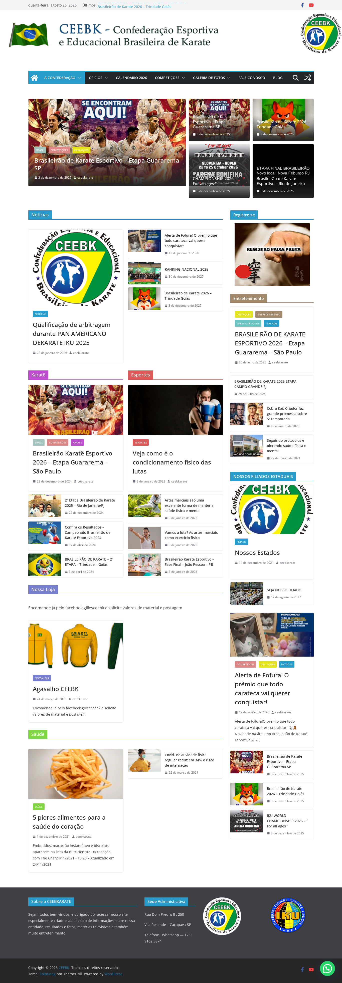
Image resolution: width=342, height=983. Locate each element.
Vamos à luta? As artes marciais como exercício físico (191, 535)
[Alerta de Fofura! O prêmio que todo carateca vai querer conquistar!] (144, 244)
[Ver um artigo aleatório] (308, 78)
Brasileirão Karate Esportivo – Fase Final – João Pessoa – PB (189, 562)
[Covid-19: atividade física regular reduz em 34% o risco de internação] (144, 763)
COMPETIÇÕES (167, 77)
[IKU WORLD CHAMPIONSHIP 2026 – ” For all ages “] (219, 165)
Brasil (40, 150)
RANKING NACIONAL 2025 (186, 269)
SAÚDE (39, 806)
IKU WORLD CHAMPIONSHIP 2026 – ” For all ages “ (216, 178)
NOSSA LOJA (42, 678)
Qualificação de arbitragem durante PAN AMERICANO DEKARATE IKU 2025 (72, 333)
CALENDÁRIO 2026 (131, 77)
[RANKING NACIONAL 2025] (144, 273)
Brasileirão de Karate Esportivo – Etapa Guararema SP (143, 5)
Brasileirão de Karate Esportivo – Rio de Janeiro (281, 181)
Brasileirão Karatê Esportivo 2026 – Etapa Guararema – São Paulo (72, 462)
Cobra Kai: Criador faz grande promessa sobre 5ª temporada (287, 413)
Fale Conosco (252, 77)
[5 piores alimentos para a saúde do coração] (75, 774)
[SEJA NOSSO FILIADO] (246, 593)
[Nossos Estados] (272, 509)
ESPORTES (141, 442)
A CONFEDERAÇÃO (59, 77)
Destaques (81, 150)
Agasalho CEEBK (56, 689)
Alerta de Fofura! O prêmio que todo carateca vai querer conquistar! (191, 240)
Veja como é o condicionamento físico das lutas (172, 462)
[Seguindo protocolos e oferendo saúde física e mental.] (246, 449)
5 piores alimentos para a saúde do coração (69, 821)
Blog (278, 77)
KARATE (77, 442)
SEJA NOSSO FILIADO (284, 590)
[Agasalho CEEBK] (75, 645)
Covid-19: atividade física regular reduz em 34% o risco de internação (189, 760)
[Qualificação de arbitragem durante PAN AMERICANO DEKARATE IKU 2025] (75, 268)
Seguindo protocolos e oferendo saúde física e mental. (286, 445)
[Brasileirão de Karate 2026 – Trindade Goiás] (144, 299)
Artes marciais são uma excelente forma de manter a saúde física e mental (189, 505)
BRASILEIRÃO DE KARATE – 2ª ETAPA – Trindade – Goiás (89, 562)
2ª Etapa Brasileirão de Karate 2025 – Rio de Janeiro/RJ (90, 503)
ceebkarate (85, 177)
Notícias (40, 314)
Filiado (241, 542)
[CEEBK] (171, 14)
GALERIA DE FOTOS (209, 77)
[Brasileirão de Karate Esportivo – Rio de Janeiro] (283, 171)
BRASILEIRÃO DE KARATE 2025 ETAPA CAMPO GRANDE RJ (265, 384)
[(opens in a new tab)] (107, 102)
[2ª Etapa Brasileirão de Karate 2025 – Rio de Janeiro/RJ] (44, 507)
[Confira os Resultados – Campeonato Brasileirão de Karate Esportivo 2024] (44, 536)
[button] (78, 77)
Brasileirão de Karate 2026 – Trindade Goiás (283, 124)
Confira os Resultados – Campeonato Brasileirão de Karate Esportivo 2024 (87, 532)
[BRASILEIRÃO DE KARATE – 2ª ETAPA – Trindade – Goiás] (44, 566)
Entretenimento (268, 314)
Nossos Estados (257, 552)
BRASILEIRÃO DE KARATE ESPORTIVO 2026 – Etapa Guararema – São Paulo (270, 343)
